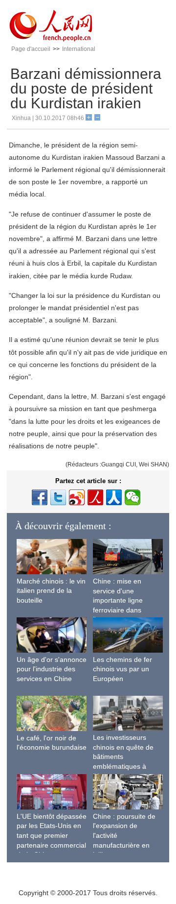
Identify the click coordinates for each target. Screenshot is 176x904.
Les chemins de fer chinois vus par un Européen (122, 669)
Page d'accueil (30, 49)
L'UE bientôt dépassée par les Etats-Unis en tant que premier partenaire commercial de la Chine (52, 835)
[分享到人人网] (114, 497)
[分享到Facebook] (39, 497)
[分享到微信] (132, 497)
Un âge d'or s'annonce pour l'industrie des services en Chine (52, 669)
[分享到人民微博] (95, 497)
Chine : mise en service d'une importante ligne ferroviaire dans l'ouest (118, 600)
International (78, 49)
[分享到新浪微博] (77, 497)
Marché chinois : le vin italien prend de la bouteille (51, 590)
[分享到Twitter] (58, 497)
